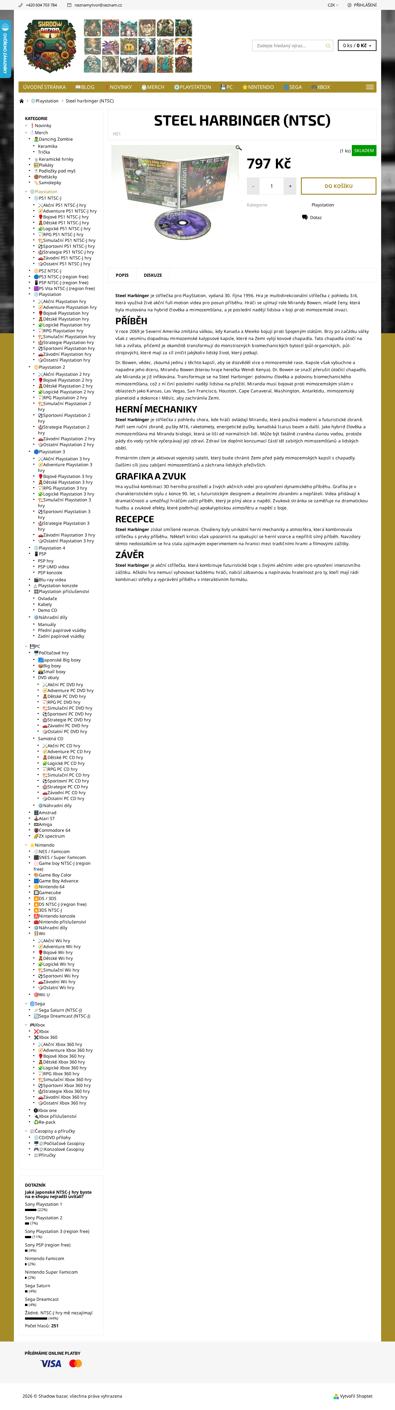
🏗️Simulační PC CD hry (65, 775)
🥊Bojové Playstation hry (63, 313)
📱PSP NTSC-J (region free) (61, 282)
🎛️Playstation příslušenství (61, 591)
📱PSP (40, 554)
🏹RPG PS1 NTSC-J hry (60, 234)
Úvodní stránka (44, 87)
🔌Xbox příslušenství (55, 1116)
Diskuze (153, 275)
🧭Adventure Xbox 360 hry (65, 1050)
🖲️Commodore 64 (52, 830)
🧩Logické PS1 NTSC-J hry (64, 228)
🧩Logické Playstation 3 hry (66, 494)
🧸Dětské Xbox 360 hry (61, 1062)
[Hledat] (328, 45)
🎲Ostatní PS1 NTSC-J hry (64, 264)
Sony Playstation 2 (43, 1218)
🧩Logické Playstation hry (64, 325)
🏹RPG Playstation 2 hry (62, 397)
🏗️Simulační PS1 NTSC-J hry (66, 240)
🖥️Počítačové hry (51, 653)
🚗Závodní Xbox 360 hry (62, 1097)
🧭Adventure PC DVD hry (68, 690)
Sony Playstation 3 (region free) (57, 1231)
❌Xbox (41, 1031)
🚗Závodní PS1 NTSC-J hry (64, 258)
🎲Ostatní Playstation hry (64, 360)
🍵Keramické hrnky (53, 159)
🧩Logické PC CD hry (63, 763)
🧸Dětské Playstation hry (63, 319)
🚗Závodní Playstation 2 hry (66, 439)
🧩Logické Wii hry (56, 964)
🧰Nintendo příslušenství (60, 922)
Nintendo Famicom (44, 1258)
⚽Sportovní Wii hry (58, 976)
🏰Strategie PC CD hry (65, 787)
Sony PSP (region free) (47, 1245)
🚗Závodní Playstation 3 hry (66, 535)
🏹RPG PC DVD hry (61, 702)
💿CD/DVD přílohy (52, 1137)
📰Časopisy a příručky (52, 1131)
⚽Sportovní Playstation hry (66, 348)
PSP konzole (50, 572)
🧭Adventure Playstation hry (67, 307)
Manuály (47, 624)
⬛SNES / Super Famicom (60, 857)
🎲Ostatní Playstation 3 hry (66, 541)
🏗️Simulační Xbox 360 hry (64, 1079)
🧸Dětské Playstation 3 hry (65, 482)
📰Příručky (45, 1155)
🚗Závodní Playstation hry (64, 354)
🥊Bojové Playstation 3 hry (65, 476)
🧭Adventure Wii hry (59, 946)
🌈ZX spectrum (49, 836)
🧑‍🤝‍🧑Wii (39, 933)
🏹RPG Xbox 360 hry (58, 1073)
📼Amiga (43, 824)
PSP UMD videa (53, 567)
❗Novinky (118, 87)
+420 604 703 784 (41, 5)
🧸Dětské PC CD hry (62, 757)
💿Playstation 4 (49, 548)
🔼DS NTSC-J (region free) (60, 904)
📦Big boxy (49, 666)
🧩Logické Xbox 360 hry (62, 1068)
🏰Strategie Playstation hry (66, 342)
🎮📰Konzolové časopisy (59, 1149)
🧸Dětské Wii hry (55, 958)
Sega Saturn (37, 1285)
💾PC (226, 87)
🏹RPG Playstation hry (60, 331)
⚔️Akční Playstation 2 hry (64, 374)
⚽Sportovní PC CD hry (65, 781)
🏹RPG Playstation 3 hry (62, 488)
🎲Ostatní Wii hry (56, 987)
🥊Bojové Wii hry (55, 952)
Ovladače (47, 598)
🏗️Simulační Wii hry (58, 970)
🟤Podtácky (45, 177)
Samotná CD (50, 738)
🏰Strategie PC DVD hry (66, 720)
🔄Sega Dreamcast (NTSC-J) (62, 1016)
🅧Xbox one (45, 1110)
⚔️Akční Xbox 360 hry (60, 1044)
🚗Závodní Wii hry (56, 982)
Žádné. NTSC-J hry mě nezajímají (59, 1313)
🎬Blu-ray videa (50, 580)
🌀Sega (292, 87)
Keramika (47, 146)
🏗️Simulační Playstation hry (66, 336)
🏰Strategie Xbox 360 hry (64, 1091)
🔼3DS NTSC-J (48, 910)
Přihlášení (365, 5)
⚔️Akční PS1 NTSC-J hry (62, 205)
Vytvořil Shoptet (356, 1396)
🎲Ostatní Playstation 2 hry (66, 444)
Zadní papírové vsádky (61, 636)
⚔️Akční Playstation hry (62, 301)
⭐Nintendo (258, 87)
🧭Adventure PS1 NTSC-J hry (67, 211)
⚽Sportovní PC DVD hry (67, 714)
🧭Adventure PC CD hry (66, 751)
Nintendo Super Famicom (51, 1272)
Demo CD (47, 610)
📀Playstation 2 (49, 367)
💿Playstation (192, 87)
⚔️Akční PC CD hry (61, 746)
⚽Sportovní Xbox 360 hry (64, 1085)
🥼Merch (152, 87)
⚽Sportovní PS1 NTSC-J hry (66, 246)
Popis (122, 275)
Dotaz (316, 217)
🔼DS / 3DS (45, 898)
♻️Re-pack (44, 1122)
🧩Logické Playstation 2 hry (66, 392)
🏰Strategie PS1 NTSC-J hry (66, 252)
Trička (44, 152)
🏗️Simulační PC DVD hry (67, 708)
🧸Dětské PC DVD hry (64, 696)
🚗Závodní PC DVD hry (65, 725)
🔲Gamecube (47, 892)
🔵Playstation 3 (49, 451)
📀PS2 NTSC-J (47, 271)
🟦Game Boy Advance (56, 881)
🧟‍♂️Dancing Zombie (53, 139)
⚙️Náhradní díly (50, 617)
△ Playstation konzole (56, 585)
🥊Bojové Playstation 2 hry (65, 380)
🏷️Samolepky (47, 182)
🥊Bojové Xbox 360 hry (61, 1056)
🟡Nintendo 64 (49, 887)
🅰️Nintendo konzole (54, 916)
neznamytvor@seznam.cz (98, 5)
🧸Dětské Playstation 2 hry (65, 386)
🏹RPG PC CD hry (59, 769)
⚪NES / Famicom (52, 851)
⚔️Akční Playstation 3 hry (64, 459)
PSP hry (45, 561)
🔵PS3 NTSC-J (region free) (61, 277)
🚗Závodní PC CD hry (63, 792)
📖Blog (84, 87)
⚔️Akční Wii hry (54, 940)
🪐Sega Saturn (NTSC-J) (58, 1010)
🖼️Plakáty (43, 165)
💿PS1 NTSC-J (47, 198)
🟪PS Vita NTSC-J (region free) (64, 288)
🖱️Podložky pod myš (55, 171)
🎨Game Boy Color (53, 875)
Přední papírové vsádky (62, 630)
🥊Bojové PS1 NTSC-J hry (63, 217)
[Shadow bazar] (108, 45)
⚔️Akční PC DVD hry (62, 684)
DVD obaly (48, 677)
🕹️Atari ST (44, 818)
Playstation (323, 205)
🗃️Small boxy (51, 671)
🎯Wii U (42, 994)
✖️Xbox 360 (45, 1037)
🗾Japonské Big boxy (59, 660)
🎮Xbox (320, 87)
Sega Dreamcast (42, 1299)
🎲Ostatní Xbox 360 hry (62, 1103)
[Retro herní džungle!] (22, 101)
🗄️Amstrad (45, 812)
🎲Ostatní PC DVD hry (64, 731)
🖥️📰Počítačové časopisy (59, 1143)
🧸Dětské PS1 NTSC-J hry (63, 223)
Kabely (45, 604)
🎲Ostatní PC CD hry (63, 798)
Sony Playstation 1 (43, 1204)
